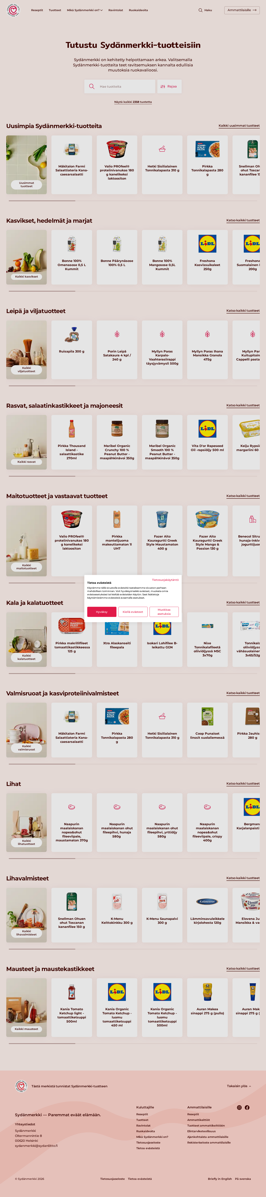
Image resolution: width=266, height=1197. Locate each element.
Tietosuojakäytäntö (165, 579)
